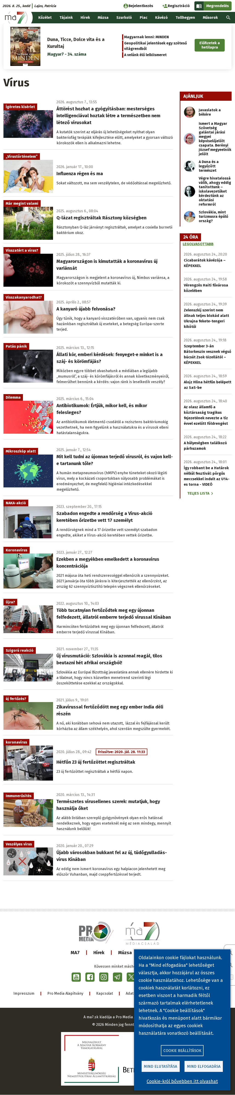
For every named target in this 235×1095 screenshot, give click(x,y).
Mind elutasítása (160, 1066)
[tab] (190, 237)
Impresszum (23, 993)
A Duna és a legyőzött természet (209, 166)
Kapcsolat (104, 993)
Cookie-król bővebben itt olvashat (182, 1081)
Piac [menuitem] (143, 17)
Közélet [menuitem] (45, 17)
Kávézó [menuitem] (161, 17)
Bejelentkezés (141, 6)
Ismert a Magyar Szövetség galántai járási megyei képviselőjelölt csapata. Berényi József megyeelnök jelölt (215, 138)
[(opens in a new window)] (76, 977)
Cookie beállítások (182, 1050)
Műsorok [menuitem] (210, 17)
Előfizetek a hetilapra (209, 45)
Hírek (98, 952)
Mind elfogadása (204, 1066)
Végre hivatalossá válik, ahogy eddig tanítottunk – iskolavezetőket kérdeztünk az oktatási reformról (215, 191)
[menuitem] (228, 17)
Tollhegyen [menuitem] (185, 17)
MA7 (75, 952)
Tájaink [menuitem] (66, 17)
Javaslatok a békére (210, 112)
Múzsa (125, 952)
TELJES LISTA (198, 493)
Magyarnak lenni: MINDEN (146, 37)
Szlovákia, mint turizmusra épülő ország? (213, 216)
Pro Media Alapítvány (65, 993)
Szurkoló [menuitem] (124, 17)
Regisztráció (179, 6)
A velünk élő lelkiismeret (145, 55)
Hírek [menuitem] (85, 17)
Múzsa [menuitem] (103, 17)
